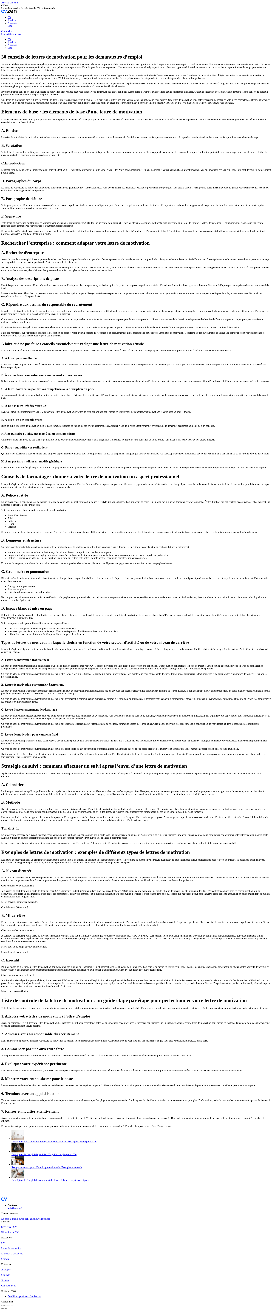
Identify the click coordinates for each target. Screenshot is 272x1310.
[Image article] (17, 1138)
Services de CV (9, 1227)
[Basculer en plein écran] (9, 1305)
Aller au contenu (9, 2)
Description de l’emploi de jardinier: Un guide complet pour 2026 (43, 1154)
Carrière (5, 1259)
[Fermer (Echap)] (2, 1305)
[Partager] (5, 1305)
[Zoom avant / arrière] (12, 1305)
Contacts (5, 1275)
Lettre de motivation (11, 1248)
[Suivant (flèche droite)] (5, 1308)
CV (3, 1243)
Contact (5, 34)
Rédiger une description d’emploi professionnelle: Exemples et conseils (46, 1167)
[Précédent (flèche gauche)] (2, 1308)
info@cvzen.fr (15, 1208)
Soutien (5, 1280)
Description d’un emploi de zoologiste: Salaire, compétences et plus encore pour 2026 (53, 1141)
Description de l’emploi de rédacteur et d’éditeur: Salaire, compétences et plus (49, 1180)
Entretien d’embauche (12, 1253)
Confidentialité (8, 1285)
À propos (6, 1269)
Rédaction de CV (10, 1232)
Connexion (6, 31)
